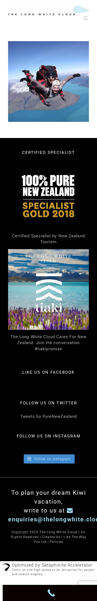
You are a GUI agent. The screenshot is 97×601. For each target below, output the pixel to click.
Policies (56, 542)
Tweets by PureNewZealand (48, 416)
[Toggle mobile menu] (86, 18)
